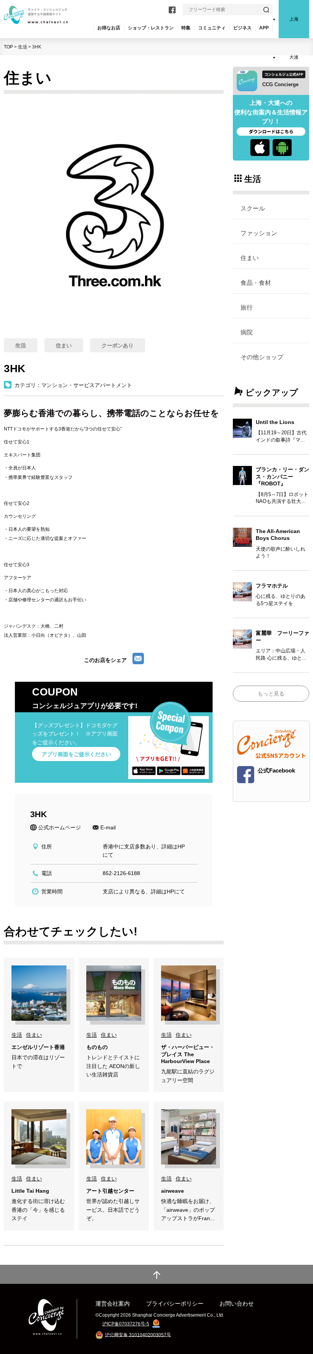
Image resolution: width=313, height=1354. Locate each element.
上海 (293, 19)
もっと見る (271, 694)
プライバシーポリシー (174, 1303)
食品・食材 (255, 282)
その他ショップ (261, 356)
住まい (249, 257)
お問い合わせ (236, 1303)
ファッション (258, 233)
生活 (22, 47)
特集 (185, 28)
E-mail (108, 827)
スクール (252, 208)
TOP (8, 47)
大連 (293, 57)
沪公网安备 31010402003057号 (138, 1334)
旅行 (246, 307)
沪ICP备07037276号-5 (125, 1324)
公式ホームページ (59, 827)
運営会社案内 (112, 1303)
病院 (246, 332)
